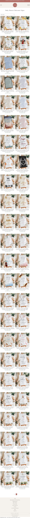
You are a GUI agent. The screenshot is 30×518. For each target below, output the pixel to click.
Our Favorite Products (15, 508)
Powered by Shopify (15, 516)
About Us (15, 510)
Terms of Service (15, 505)
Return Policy (15, 502)
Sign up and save (15, 513)
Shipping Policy (15, 501)
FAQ (15, 498)
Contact (15, 506)
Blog (15, 509)
